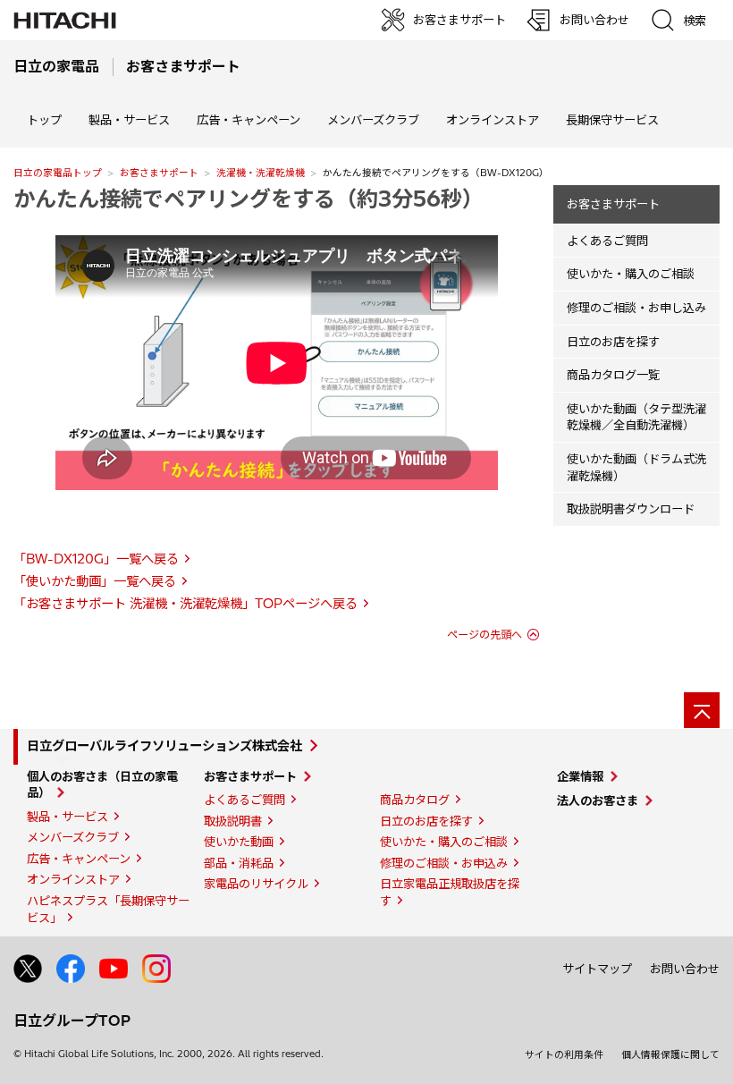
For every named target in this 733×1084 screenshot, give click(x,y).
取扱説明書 (233, 821)
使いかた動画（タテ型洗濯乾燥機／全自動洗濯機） (636, 417)
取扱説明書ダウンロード (631, 509)
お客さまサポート (159, 172)
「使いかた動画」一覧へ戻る (94, 581)
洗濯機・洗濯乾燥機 (260, 172)
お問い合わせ (685, 968)
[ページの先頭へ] (702, 710)
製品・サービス (67, 816)
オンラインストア (492, 120)
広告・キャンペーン (79, 858)
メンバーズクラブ (373, 120)
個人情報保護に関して (670, 1054)
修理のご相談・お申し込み (636, 308)
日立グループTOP (72, 1020)
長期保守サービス (612, 120)
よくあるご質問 (607, 240)
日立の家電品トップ (57, 172)
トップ (44, 120)
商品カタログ (415, 799)
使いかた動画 (239, 841)
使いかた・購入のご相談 (631, 274)
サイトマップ (597, 968)
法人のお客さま (597, 800)
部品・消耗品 (239, 863)
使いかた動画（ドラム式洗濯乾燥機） (636, 467)
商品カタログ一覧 (613, 375)
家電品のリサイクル (256, 884)
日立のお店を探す (613, 342)
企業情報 (580, 776)
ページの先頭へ (484, 634)
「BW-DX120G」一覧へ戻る (96, 559)
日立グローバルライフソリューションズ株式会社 (164, 746)
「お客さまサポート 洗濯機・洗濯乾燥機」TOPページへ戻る (185, 604)
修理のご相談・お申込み (444, 863)
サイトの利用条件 (564, 1054)
